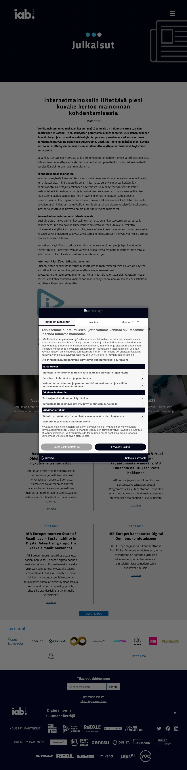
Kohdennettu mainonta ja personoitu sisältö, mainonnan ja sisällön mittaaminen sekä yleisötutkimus (85, 385)
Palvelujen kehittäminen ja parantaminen (68, 378)
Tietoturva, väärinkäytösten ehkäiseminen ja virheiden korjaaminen (84, 416)
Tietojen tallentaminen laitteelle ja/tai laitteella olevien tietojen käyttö (86, 372)
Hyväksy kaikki (120, 447)
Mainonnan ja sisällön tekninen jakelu (66, 421)
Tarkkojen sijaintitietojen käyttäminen (66, 398)
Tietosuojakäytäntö (135, 457)
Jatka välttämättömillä (67, 447)
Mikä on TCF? (130, 322)
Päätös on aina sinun (57, 321)
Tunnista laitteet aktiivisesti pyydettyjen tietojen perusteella (80, 403)
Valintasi (93, 322)
